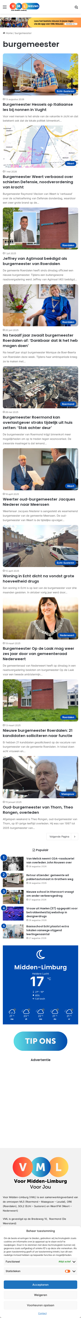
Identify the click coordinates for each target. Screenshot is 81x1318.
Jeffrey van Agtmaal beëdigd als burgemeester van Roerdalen (35, 261)
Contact (42, 1313)
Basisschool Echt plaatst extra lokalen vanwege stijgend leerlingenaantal (47, 930)
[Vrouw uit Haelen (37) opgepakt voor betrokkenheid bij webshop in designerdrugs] (13, 914)
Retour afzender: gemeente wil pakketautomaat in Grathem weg (49, 877)
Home (9, 33)
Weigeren (40, 1295)
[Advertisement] (40, 1102)
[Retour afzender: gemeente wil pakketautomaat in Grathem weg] (13, 880)
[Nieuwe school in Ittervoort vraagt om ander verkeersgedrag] (13, 897)
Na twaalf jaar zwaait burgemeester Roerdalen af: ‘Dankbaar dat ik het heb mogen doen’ (40, 340)
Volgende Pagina (59, 836)
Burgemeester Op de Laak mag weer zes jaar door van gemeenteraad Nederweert (38, 654)
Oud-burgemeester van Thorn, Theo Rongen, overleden (38, 810)
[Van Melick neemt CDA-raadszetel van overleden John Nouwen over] (13, 864)
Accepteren (40, 1284)
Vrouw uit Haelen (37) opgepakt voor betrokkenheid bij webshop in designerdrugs (52, 912)
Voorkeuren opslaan (40, 1305)
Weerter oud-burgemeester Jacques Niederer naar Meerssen (39, 502)
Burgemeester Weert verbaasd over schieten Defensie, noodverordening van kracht (38, 182)
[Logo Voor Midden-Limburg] (24, 7)
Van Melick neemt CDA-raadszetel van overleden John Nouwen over (50, 860)
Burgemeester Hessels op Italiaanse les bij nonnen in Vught (38, 107)
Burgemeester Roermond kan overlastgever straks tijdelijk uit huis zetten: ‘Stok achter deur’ (38, 422)
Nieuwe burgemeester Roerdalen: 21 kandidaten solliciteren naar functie (38, 733)
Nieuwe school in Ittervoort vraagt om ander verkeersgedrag (50, 894)
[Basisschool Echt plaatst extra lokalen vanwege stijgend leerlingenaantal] (13, 931)
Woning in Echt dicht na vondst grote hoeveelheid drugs (38, 578)
